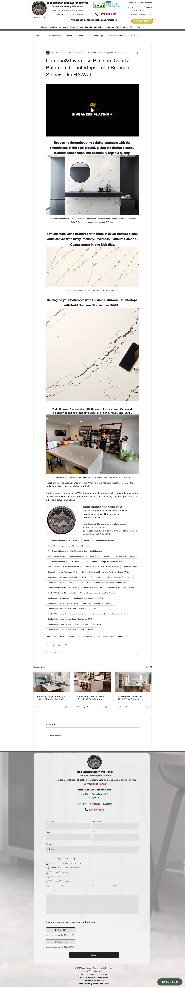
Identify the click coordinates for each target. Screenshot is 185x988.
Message (49, 893)
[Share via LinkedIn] (59, 645)
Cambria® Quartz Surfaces (58, 598)
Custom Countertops (74, 36)
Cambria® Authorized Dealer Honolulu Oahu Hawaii (111, 577)
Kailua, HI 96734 (94, 797)
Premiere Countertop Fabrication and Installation (93, 20)
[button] (88, 27)
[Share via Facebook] (47, 645)
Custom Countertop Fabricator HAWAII (98, 541)
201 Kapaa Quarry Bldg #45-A (94, 794)
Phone (48, 832)
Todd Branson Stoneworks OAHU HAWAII (64, 562)
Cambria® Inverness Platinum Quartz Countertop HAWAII (70, 629)
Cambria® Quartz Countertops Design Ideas (65, 582)
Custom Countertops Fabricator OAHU (91, 636)
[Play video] (92, 110)
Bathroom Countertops (118, 636)
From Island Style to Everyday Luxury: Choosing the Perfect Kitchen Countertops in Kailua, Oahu (51, 697)
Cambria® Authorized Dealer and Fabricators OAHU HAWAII (106, 572)
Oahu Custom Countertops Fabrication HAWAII (116, 556)
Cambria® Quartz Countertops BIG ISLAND (97, 593)
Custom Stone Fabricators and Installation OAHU (67, 577)
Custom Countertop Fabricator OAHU (62, 572)
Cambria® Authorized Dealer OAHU (62, 593)
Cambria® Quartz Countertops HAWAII (88, 598)
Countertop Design (95, 36)
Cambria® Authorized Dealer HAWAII (62, 588)
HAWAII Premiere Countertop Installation (101, 567)
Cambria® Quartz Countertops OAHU (63, 603)
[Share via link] (65, 645)
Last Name (97, 821)
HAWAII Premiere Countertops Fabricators (64, 567)
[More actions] (137, 52)
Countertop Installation (117, 36)
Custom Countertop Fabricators (67, 6)
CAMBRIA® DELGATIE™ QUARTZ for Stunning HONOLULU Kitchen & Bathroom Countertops (131, 697)
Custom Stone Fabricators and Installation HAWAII (107, 582)
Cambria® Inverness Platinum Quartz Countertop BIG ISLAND (72, 609)
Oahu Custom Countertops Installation (97, 603)
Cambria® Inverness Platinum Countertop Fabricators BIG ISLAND (74, 624)
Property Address (52, 844)
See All (149, 667)
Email (95, 832)
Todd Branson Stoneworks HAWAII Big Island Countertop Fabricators (75, 551)
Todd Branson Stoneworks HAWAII (67, 2)
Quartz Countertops (53, 36)
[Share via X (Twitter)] (53, 645)
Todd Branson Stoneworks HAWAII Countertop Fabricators (71, 556)
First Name (50, 821)
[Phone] (96, 14)
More (133, 36)
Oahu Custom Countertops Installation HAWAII (103, 562)
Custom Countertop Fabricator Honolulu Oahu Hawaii (69, 546)
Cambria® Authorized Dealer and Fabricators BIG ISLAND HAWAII (107, 588)
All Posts (36, 36)
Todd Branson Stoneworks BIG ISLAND (63, 541)
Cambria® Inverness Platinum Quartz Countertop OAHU (70, 619)
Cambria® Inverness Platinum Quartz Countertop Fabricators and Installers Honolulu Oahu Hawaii (87, 614)
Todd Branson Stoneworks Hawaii (95, 771)
